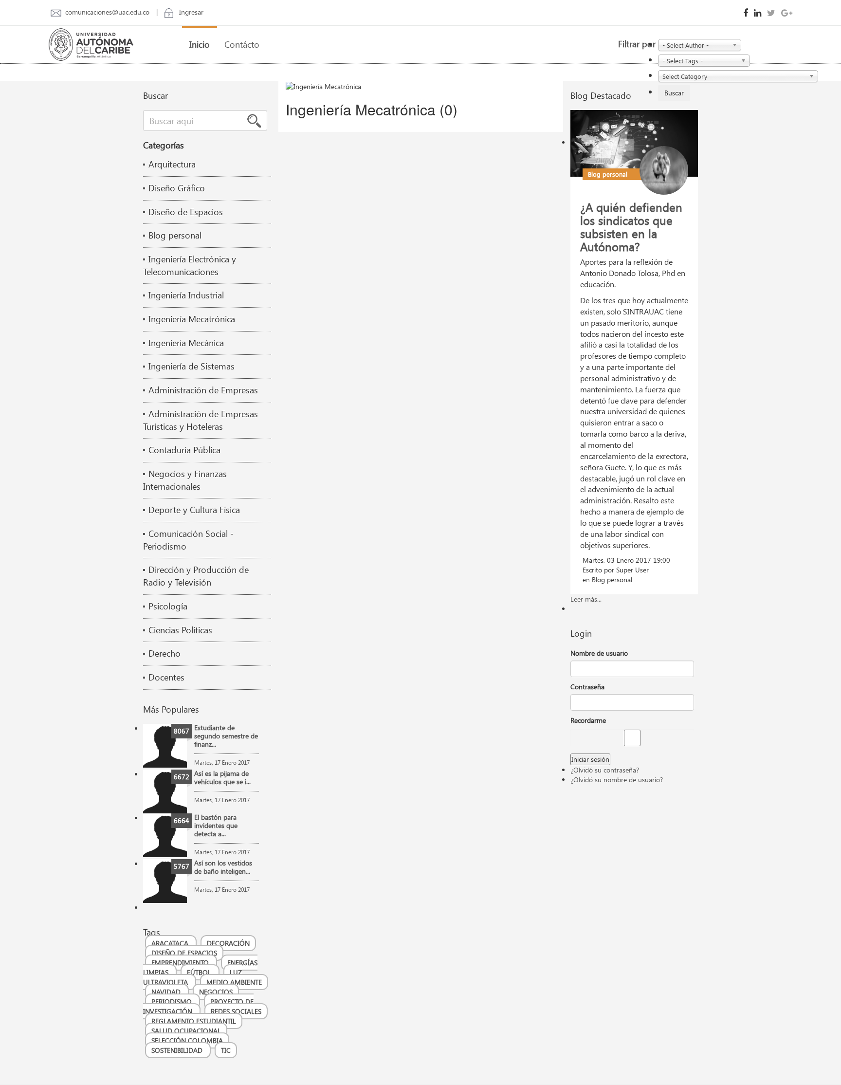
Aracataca (170, 943)
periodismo (172, 1001)
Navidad (167, 991)
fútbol (200, 972)
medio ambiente (234, 982)
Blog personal (607, 174)
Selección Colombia (187, 1040)
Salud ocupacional (186, 1030)
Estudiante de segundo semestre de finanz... (226, 736)
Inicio (199, 44)
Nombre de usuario (599, 653)
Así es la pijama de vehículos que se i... (222, 777)
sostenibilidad (177, 1050)
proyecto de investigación (198, 1006)
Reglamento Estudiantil (193, 1021)
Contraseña (587, 686)
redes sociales (236, 1011)
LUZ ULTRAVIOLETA (192, 977)
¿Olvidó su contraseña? (604, 769)
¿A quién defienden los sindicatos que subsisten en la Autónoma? (631, 226)
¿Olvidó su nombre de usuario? (616, 779)
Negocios (216, 991)
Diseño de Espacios (184, 952)
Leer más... (586, 599)
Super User (632, 569)
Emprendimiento (181, 962)
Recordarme (588, 720)
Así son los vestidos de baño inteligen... (223, 867)
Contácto (241, 44)
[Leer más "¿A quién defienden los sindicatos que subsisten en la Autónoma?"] (634, 142)
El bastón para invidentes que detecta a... (216, 825)
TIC (226, 1050)
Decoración (228, 943)
